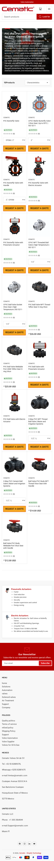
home (4, 683)
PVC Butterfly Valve (11, 121)
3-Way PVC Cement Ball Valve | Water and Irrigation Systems (14, 483)
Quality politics (8, 720)
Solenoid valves (9, 697)
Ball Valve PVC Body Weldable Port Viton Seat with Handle (13, 545)
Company (6, 707)
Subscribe (45, 663)
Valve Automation (10, 738)
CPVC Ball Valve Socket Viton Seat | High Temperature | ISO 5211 (12, 307)
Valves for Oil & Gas (10, 745)
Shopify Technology (34, 853)
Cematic (6, 117)
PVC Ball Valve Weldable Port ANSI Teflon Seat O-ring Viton (13, 369)
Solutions (6, 686)
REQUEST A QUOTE (14, 148)
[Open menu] (49, 9)
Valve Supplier (8, 741)
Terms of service (9, 724)
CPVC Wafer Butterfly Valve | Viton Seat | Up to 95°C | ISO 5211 (39, 123)
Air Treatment (8, 700)
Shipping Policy (8, 731)
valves (4, 693)
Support (5, 704)
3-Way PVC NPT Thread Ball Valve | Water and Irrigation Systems (37, 421)
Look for (46, 17)
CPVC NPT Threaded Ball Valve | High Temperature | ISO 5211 (38, 244)
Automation (7, 690)
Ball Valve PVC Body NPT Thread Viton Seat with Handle (38, 483)
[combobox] (27, 17)
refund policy (7, 727)
